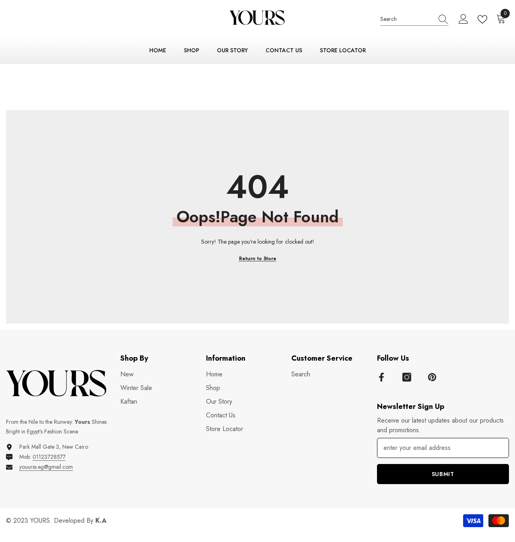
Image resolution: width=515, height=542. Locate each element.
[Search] (414, 19)
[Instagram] (406, 377)
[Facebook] (381, 377)
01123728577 (49, 457)
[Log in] (463, 19)
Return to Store (257, 258)
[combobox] (406, 19)
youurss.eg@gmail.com (46, 467)
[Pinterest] (432, 377)
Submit (443, 474)
